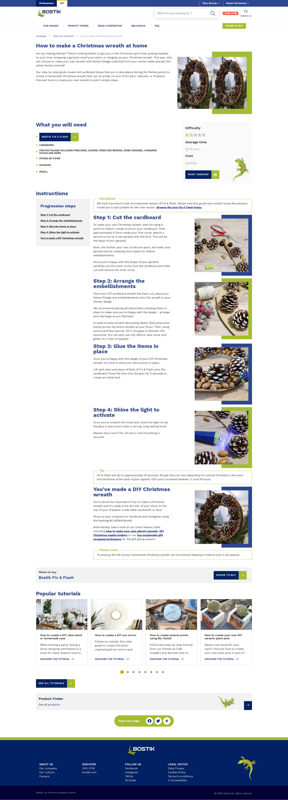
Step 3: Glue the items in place (58, 226)
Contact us (245, 16)
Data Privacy (176, 768)
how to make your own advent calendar (132, 531)
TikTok (129, 776)
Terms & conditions (180, 776)
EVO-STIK (88, 768)
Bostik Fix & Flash (55, 137)
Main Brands (210, 3)
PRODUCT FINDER (78, 26)
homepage (41, 36)
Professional (46, 3)
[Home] (51, 13)
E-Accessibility (177, 780)
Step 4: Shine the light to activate (59, 232)
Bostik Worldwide (236, 3)
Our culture (46, 772)
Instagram (131, 772)
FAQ (157, 26)
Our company (48, 768)
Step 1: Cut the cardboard (55, 215)
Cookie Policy (176, 772)
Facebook (131, 768)
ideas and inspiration (63, 36)
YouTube (130, 780)
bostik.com (89, 772)
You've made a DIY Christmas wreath (62, 238)
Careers (44, 776)
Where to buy (226, 575)
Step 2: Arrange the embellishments (61, 221)
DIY (62, 3)
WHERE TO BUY (234, 26)
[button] (122, 672)
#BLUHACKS (138, 26)
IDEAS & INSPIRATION (110, 26)
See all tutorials (51, 683)
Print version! (198, 174)
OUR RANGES (50, 26)
